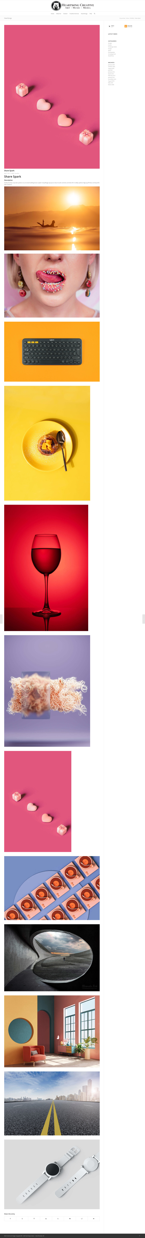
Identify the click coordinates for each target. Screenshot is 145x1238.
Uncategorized (112, 54)
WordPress (111, 56)
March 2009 (111, 84)
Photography (111, 52)
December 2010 (112, 79)
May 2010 (110, 83)
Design (110, 43)
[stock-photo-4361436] (52, 97)
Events (110, 45)
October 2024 (111, 66)
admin (17, 173)
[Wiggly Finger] (1, 619)
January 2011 (111, 77)
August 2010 (111, 81)
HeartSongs (8, 18)
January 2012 (111, 72)
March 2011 (111, 74)
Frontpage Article (112, 47)
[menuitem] (52, 14)
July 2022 (110, 70)
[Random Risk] (143, 619)
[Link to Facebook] (139, 1236)
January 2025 (111, 65)
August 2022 (111, 68)
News (109, 50)
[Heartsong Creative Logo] (72, 5)
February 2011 (111, 75)
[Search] (94, 14)
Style (13, 173)
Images (110, 48)
